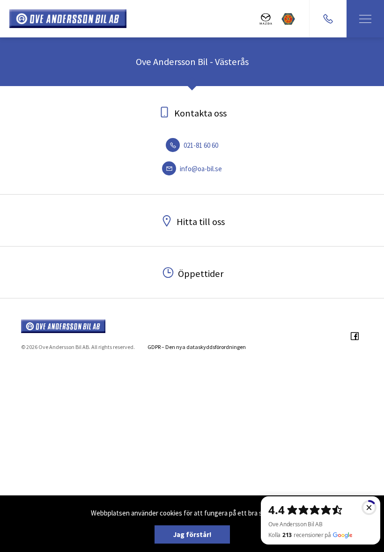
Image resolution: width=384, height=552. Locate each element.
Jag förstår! (192, 534)
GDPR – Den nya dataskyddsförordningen (197, 346)
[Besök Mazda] (265, 19)
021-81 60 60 (200, 145)
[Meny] (365, 18)
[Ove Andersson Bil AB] (67, 18)
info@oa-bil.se (200, 168)
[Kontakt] (328, 18)
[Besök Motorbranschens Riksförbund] (288, 19)
